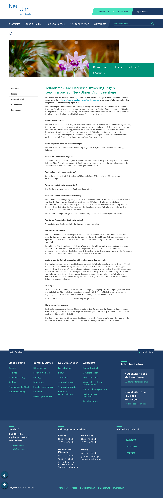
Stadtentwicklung (17, 377)
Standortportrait (90, 368)
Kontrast (144, 11)
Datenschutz (16, 104)
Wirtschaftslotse (90, 377)
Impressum (16, 110)
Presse (14, 94)
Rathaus (12, 368)
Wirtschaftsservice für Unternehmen (93, 383)
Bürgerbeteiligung (17, 391)
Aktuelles (15, 88)
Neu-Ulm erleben (79, 23)
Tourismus (63, 377)
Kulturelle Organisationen (65, 392)
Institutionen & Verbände (90, 395)
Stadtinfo (13, 372)
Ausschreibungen (91, 401)
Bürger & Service (55, 23)
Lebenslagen (39, 382)
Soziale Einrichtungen (43, 387)
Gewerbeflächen (90, 372)
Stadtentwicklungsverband (95, 389)
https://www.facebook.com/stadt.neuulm (80, 100)
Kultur (61, 372)
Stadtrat (12, 382)
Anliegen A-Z (103, 11)
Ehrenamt (37, 391)
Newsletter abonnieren (138, 382)
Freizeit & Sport (65, 368)
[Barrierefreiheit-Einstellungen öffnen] (4, 485)
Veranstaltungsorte (67, 387)
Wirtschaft (100, 23)
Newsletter (123, 11)
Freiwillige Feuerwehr (43, 396)
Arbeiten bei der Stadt (19, 387)
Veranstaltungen (66, 382)
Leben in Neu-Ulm (41, 372)
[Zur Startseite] (20, 9)
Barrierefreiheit (17, 99)
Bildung (37, 377)
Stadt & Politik (33, 23)
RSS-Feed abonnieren (137, 404)
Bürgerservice (39, 368)
